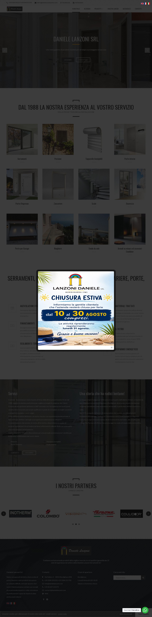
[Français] (145, 3)
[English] (142, 3)
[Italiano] (148, 3)
